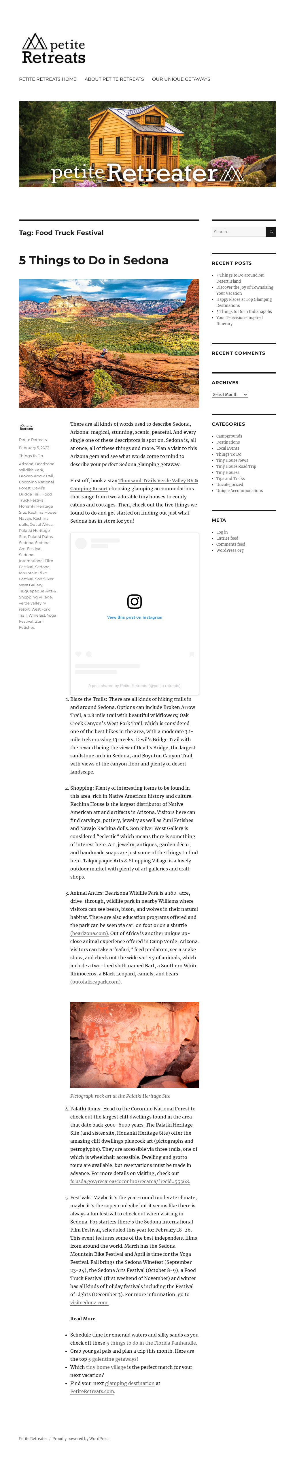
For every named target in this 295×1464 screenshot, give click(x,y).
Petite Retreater (33, 1438)
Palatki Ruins (40, 536)
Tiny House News (232, 460)
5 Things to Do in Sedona (94, 260)
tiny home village (105, 1367)
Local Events (227, 448)
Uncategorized (229, 484)
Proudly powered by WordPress (80, 1438)
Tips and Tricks (230, 478)
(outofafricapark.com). (96, 982)
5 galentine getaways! (113, 1359)
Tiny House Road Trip (236, 466)
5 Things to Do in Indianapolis (244, 311)
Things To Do (31, 455)
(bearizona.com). (89, 933)
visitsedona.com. (89, 1302)
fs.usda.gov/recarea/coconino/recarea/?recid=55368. (130, 1181)
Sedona (26, 542)
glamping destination (130, 1383)
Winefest (37, 615)
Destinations (228, 442)
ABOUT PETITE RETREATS (114, 79)
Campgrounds (229, 436)
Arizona (26, 463)
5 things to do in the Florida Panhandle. (151, 1343)
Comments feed (230, 544)
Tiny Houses (227, 472)
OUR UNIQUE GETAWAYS (181, 79)
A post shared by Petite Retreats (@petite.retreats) (134, 685)
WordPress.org (230, 550)
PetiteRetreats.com (92, 1391)
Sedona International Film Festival (36, 560)
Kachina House (42, 512)
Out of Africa (41, 524)
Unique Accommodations (239, 490)
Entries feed (227, 538)
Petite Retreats (33, 439)
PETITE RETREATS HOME (48, 79)
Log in (222, 532)
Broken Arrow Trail (36, 476)
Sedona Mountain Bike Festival (34, 572)
